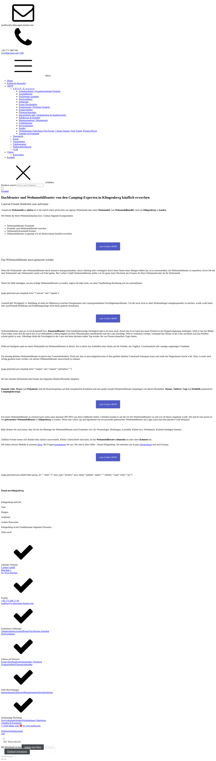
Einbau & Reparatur (16, 83)
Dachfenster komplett (29, 96)
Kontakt (11, 157)
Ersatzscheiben (26, 110)
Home (10, 80)
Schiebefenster (25, 123)
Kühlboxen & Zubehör (29, 117)
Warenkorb (18, 136)
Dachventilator (25, 99)
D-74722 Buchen (9, 572)
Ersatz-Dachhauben (28, 104)
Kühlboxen (18, 692)
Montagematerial (31, 692)
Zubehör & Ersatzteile (29, 133)
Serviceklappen (26, 125)
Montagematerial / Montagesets (33, 120)
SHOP (10, 86)
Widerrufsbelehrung (22, 147)
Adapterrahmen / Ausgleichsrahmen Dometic (40, 91)
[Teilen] (8, 756)
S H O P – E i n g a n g (23, 88)
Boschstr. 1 (6, 570)
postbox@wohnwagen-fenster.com (17, 603)
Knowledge (18, 154)
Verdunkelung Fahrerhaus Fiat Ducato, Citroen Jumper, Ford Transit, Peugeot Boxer (58, 131)
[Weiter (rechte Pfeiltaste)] (5, 759)
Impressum (18, 731)
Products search (8, 185)
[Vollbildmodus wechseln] (5, 756)
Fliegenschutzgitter (27, 112)
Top (3, 733)
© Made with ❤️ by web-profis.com (20, 726)
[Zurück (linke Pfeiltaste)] (2, 759)
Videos (10, 152)
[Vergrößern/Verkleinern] (2, 756)
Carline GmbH (8, 567)
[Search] (2, 188)
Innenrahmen (7, 692)
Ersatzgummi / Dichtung (30, 662)
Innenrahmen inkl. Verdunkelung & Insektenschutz (42, 115)
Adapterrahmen (8, 631)
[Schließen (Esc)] (11, 756)
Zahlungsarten (19, 144)
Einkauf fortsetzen (17, 751)
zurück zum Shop (33, 747)
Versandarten (19, 141)
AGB (15, 149)
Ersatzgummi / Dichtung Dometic (34, 107)
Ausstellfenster (25, 94)
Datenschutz (7, 731)
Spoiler (22, 128)
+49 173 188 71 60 (10, 600)
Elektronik (24, 102)
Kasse (16, 139)
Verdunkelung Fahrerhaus (34, 720)
